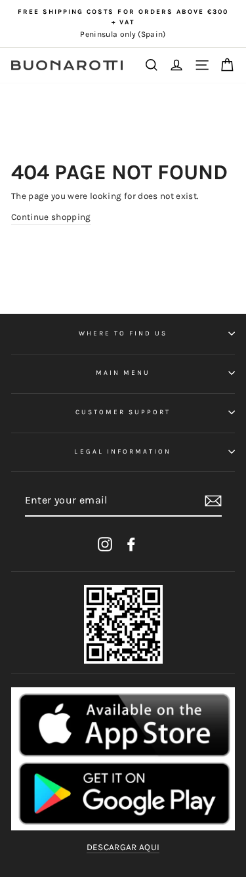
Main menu (123, 373)
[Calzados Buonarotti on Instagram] (105, 543)
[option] (123, 24)
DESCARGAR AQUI (123, 847)
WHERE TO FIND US (123, 333)
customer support (123, 412)
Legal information (122, 452)
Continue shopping (51, 217)
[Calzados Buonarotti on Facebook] (131, 543)
